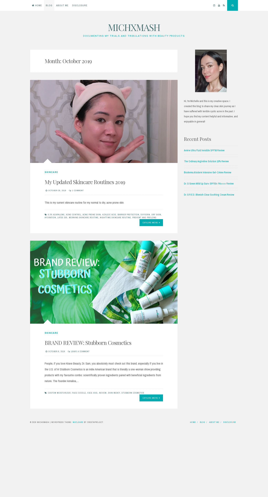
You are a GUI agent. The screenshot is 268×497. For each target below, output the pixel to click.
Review (103, 393)
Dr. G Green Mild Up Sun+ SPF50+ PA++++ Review (209, 183)
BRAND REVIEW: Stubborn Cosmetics (88, 342)
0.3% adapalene (56, 214)
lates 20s (62, 217)
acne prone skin (92, 214)
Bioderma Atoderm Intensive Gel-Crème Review (207, 172)
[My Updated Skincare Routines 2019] (104, 121)
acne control (73, 214)
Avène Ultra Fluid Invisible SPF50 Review (204, 150)
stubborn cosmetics (133, 393)
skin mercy (114, 393)
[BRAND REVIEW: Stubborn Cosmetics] (104, 282)
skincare (51, 172)
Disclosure (79, 5)
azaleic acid (109, 214)
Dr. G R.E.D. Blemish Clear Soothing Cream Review (209, 194)
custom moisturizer (59, 393)
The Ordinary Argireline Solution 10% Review (206, 161)
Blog (49, 5)
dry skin (156, 214)
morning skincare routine (83, 217)
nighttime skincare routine (115, 217)
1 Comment (78, 190)
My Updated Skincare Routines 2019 (85, 182)
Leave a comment (80, 351)
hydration (50, 217)
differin (145, 214)
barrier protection (128, 214)
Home (38, 5)
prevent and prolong (144, 217)
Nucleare (78, 422)
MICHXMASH (134, 27)
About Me (62, 5)
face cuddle (79, 393)
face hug (92, 393)
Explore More (150, 222)
